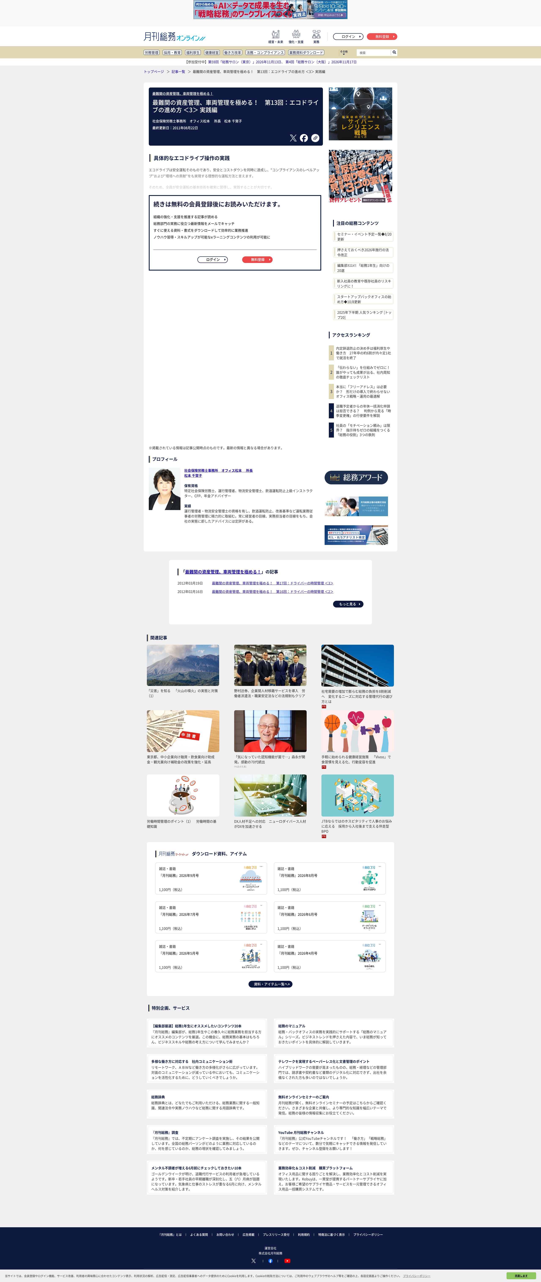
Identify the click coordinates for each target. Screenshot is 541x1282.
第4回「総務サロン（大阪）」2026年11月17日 (321, 61)
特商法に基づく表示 (331, 1234)
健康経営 (212, 52)
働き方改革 (232, 52)
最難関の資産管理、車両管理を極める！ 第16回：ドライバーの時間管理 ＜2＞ (272, 591)
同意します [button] (521, 1276)
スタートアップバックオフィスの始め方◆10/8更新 (364, 299)
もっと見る (347, 603)
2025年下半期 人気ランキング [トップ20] (364, 315)
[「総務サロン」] (356, 514)
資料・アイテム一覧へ (271, 983)
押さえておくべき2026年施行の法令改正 (363, 252)
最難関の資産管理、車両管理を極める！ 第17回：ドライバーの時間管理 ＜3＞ (272, 583)
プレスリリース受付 (276, 1234)
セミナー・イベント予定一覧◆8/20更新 (364, 236)
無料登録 (382, 36)
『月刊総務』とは (170, 1234)
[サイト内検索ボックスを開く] (394, 52)
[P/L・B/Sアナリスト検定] (356, 543)
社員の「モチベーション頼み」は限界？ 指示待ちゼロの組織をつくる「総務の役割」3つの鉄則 (363, 430)
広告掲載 (248, 1234)
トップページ (154, 71)
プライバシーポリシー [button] (416, 1276)
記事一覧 (179, 71)
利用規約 (304, 1234)
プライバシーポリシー (368, 1234)
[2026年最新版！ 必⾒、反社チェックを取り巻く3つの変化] (360, 201)
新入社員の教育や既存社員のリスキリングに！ (364, 283)
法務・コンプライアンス (265, 52)
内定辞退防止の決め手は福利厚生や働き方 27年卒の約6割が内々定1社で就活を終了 (363, 353)
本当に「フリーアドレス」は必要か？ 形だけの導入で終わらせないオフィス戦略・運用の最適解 (363, 391)
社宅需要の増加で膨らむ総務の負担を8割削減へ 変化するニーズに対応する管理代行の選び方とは (356, 696)
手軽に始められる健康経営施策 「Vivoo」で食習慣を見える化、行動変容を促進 (356, 759)
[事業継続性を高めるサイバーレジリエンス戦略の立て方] (360, 138)
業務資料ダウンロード (306, 52)
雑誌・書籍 (179, 879)
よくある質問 (199, 1234)
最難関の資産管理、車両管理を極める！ (182, 93)
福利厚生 (193, 52)
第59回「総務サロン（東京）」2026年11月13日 (244, 61)
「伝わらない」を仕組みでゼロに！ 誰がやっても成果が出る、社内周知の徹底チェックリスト (364, 372)
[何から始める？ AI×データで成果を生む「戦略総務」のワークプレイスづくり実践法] (270, 17)
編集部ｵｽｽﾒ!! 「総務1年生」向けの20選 (363, 268)
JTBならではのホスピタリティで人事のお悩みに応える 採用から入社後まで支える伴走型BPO (356, 826)
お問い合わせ (225, 1234)
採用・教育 (172, 52)
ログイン (348, 36)
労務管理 (151, 52)
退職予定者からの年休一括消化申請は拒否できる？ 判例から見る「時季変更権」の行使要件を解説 (363, 411)
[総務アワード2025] (356, 485)
